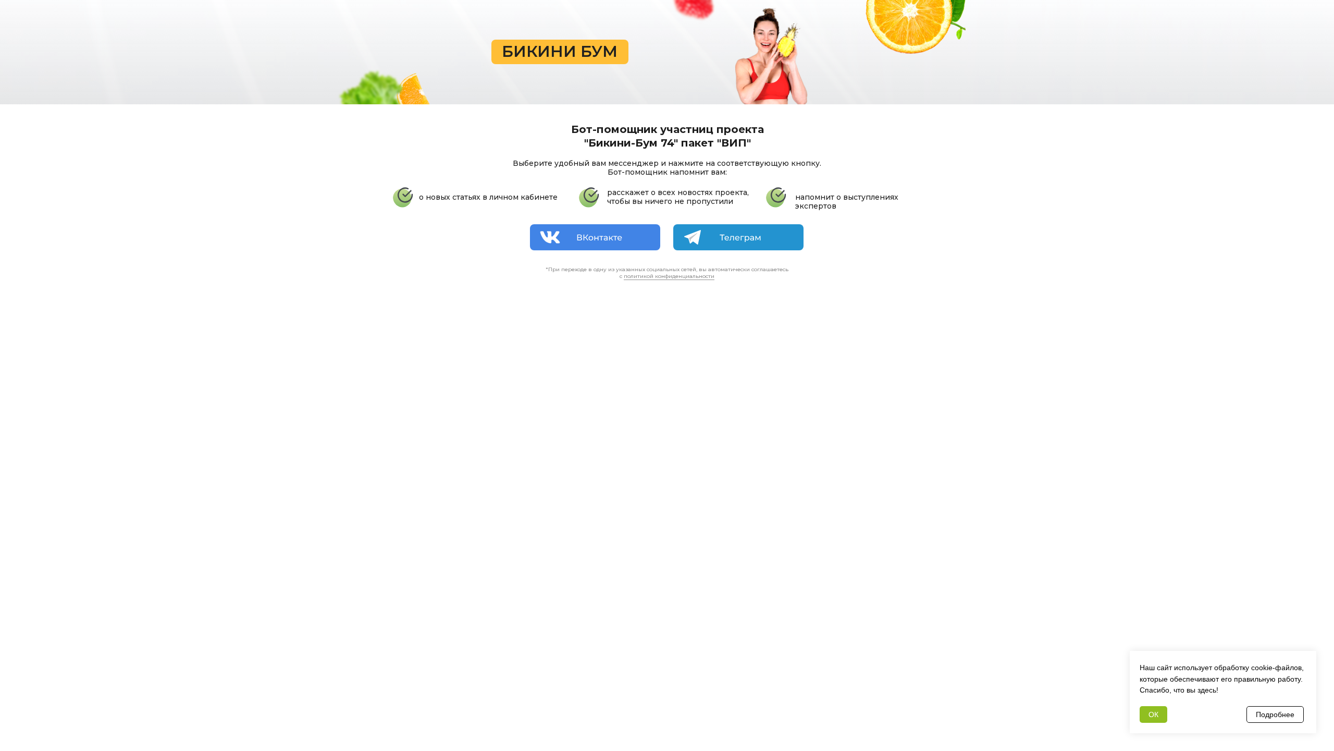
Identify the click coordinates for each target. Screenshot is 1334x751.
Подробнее (1275, 714)
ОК (1153, 714)
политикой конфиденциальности (669, 276)
